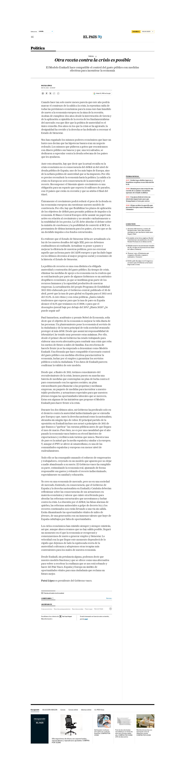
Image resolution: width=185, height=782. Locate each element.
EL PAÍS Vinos (99, 710)
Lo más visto (131, 224)
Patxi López (46, 86)
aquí (86, 619)
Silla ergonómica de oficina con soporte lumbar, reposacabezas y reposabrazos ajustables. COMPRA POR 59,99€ (70, 741)
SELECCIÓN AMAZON (49, 710)
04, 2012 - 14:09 (48, 88)
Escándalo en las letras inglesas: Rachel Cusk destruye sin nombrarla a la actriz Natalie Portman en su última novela (140, 240)
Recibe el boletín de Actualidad (54, 593)
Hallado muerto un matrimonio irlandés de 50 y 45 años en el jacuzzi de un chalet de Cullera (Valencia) (141, 247)
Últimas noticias (132, 176)
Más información (46, 619)
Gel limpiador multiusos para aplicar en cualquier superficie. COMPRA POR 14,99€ (102, 732)
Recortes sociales (77, 609)
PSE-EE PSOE (98, 609)
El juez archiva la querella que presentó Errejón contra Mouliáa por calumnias (139, 207)
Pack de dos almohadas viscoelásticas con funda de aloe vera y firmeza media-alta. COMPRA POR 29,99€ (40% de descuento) (124, 733)
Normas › (109, 598)
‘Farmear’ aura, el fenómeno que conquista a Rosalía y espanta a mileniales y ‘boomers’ (138, 255)
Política (38, 48)
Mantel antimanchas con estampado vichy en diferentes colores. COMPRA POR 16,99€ (144, 732)
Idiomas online (86, 710)
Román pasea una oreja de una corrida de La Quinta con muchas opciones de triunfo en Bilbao (139, 191)
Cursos (62, 710)
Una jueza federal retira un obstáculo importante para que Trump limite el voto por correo (138, 199)
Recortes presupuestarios (62, 609)
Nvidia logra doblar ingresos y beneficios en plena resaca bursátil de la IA (140, 182)
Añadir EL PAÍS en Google (103, 93)
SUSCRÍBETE (136, 31)
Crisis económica (46, 609)
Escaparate (35, 710)
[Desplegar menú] (32, 37)
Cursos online (73, 710)
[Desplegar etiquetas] (110, 608)
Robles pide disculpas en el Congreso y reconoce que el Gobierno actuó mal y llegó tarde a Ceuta (140, 262)
